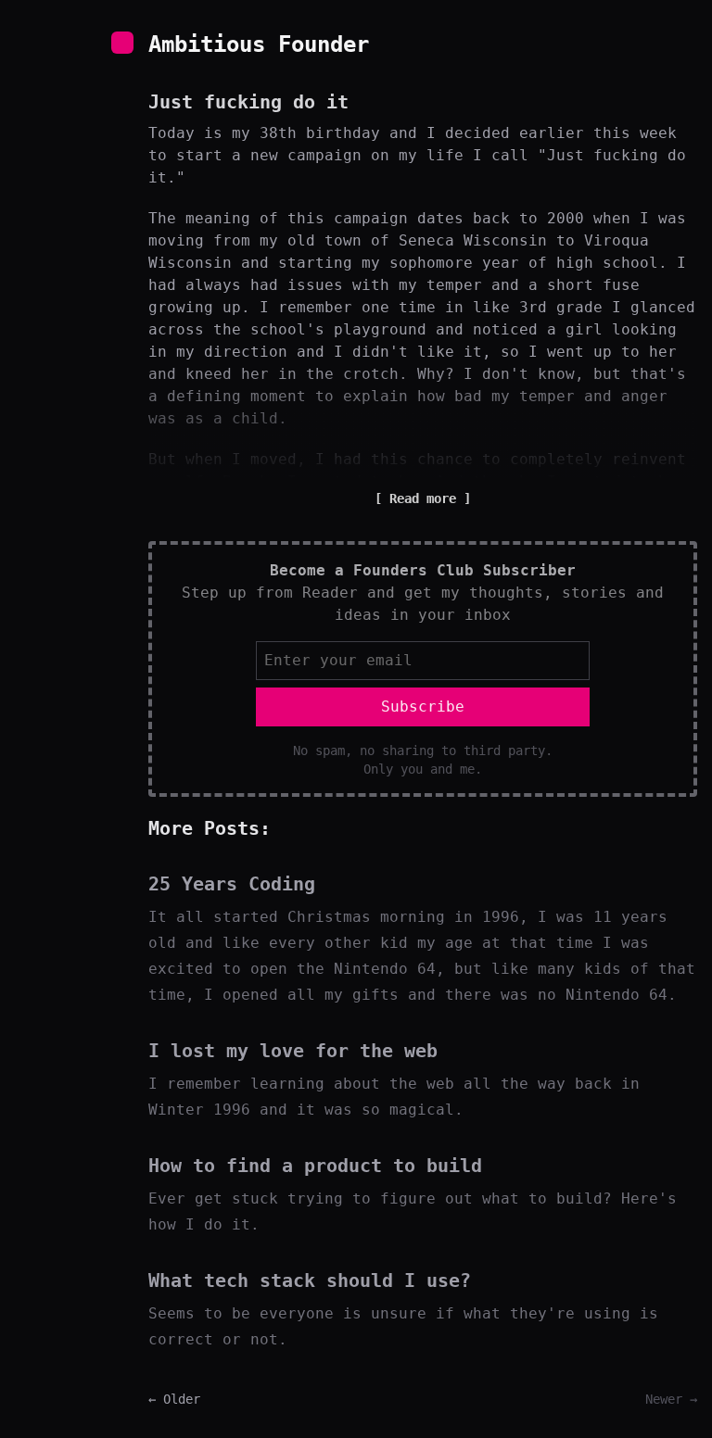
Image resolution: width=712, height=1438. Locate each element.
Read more (423, 498)
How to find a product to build (315, 1165)
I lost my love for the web (293, 1051)
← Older (174, 1399)
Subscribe (422, 706)
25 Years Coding (231, 884)
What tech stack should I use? (309, 1280)
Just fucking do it (248, 102)
